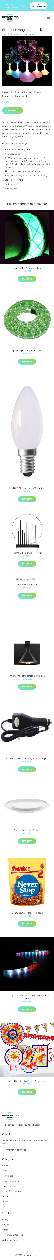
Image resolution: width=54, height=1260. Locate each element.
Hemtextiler (7, 1176)
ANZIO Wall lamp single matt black (27, 675)
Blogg (5, 1219)
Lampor (38, 92)
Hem (4, 34)
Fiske (4, 1170)
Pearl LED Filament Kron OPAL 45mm (27, 488)
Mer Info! (12, 110)
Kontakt (6, 1224)
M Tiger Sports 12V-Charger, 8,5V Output (27, 758)
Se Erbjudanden (38, 5)
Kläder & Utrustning (24, 92)
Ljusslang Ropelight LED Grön (27, 350)
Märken (5, 1196)
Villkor (5, 1229)
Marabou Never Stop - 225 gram (27, 913)
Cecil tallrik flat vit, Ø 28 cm (27, 830)
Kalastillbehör (8, 1186)
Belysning (6, 1165)
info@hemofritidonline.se (14, 1149)
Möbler (5, 1201)
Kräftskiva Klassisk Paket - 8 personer (27, 1081)
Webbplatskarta (10, 1240)
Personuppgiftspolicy (12, 1235)
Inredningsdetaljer (11, 1181)
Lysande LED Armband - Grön (27, 268)
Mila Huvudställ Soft (27, 584)
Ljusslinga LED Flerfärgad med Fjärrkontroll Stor (27, 997)
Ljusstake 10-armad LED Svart (27, 553)
